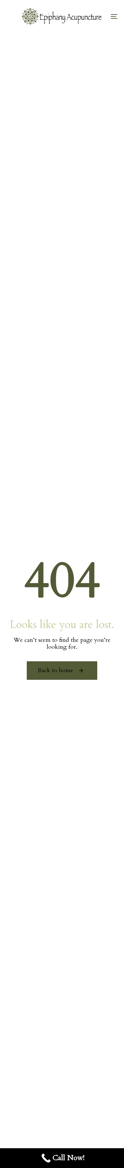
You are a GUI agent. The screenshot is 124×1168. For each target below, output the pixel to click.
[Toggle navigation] (98, 16)
